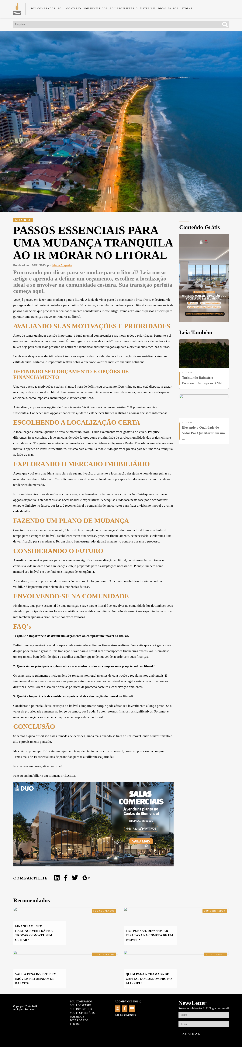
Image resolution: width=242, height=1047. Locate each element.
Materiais (148, 8)
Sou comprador (43, 8)
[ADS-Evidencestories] (204, 321)
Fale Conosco (125, 1015)
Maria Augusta (62, 265)
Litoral (187, 8)
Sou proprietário (124, 8)
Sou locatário (69, 8)
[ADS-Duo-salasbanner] (93, 865)
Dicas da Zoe (168, 8)
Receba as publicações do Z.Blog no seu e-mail (203, 1008)
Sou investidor (95, 8)
